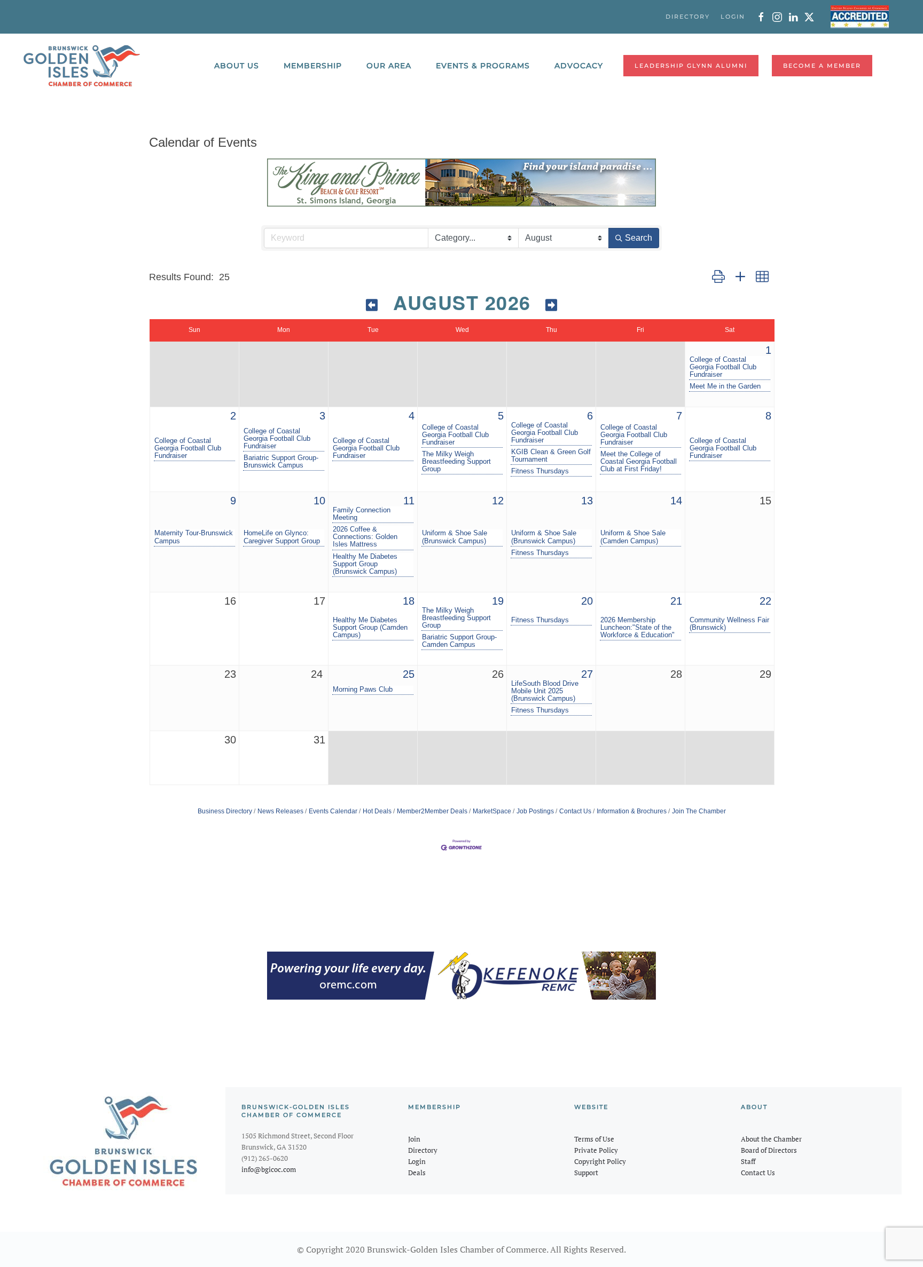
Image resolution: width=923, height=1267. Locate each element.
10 (319, 500)
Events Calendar (333, 811)
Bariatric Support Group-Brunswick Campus (281, 461)
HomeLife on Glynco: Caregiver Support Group (282, 536)
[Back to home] (81, 65)
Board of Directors (769, 1150)
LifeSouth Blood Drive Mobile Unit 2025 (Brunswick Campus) (544, 691)
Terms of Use (594, 1139)
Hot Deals (377, 811)
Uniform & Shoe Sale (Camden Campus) (633, 536)
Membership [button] (313, 65)
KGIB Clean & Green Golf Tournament (551, 455)
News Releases (280, 811)
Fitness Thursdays (540, 471)
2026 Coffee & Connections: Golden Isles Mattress (365, 537)
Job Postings (535, 811)
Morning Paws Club (363, 689)
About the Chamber (771, 1139)
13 (587, 500)
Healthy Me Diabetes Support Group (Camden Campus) (370, 627)
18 (408, 601)
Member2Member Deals (432, 811)
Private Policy (596, 1150)
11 (408, 500)
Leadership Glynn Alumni (691, 65)
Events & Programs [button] (483, 65)
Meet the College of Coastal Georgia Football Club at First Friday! (638, 461)
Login (417, 1161)
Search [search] (638, 237)
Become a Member (822, 65)
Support (586, 1172)
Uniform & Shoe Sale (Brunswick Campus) (454, 536)
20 (587, 601)
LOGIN (733, 16)
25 (408, 674)
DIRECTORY (688, 16)
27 (587, 674)
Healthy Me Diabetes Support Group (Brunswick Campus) (365, 564)
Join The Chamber (699, 811)
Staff (748, 1161)
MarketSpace (492, 811)
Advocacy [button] (578, 65)
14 (676, 500)
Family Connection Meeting (361, 513)
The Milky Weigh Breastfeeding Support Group (456, 461)
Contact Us (575, 811)
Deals (417, 1172)
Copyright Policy (600, 1161)
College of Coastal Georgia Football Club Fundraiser (723, 367)
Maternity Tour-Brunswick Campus (193, 536)
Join (414, 1139)
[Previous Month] (372, 304)
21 (676, 601)
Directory (422, 1150)
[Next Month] (552, 304)
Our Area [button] (388, 65)
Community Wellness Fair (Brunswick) (729, 623)
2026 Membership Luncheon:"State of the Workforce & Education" (637, 627)
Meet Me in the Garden (725, 386)
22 (765, 601)
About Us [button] (236, 65)
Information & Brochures (632, 811)
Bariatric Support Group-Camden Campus (459, 641)
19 (498, 601)
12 (498, 500)
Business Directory (225, 811)
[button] (718, 277)
